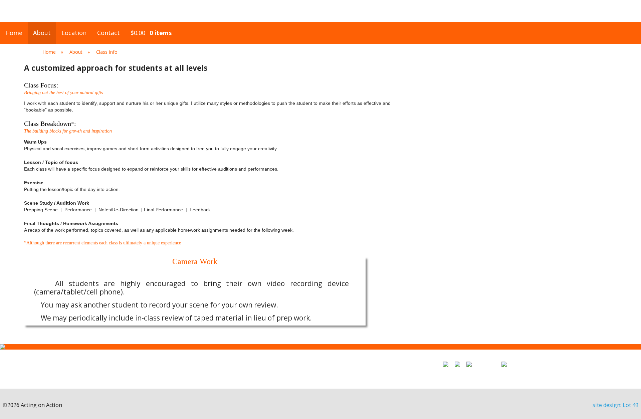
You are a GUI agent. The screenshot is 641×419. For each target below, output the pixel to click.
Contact (108, 33)
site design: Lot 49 (615, 405)
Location (73, 33)
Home (13, 33)
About (42, 33)
